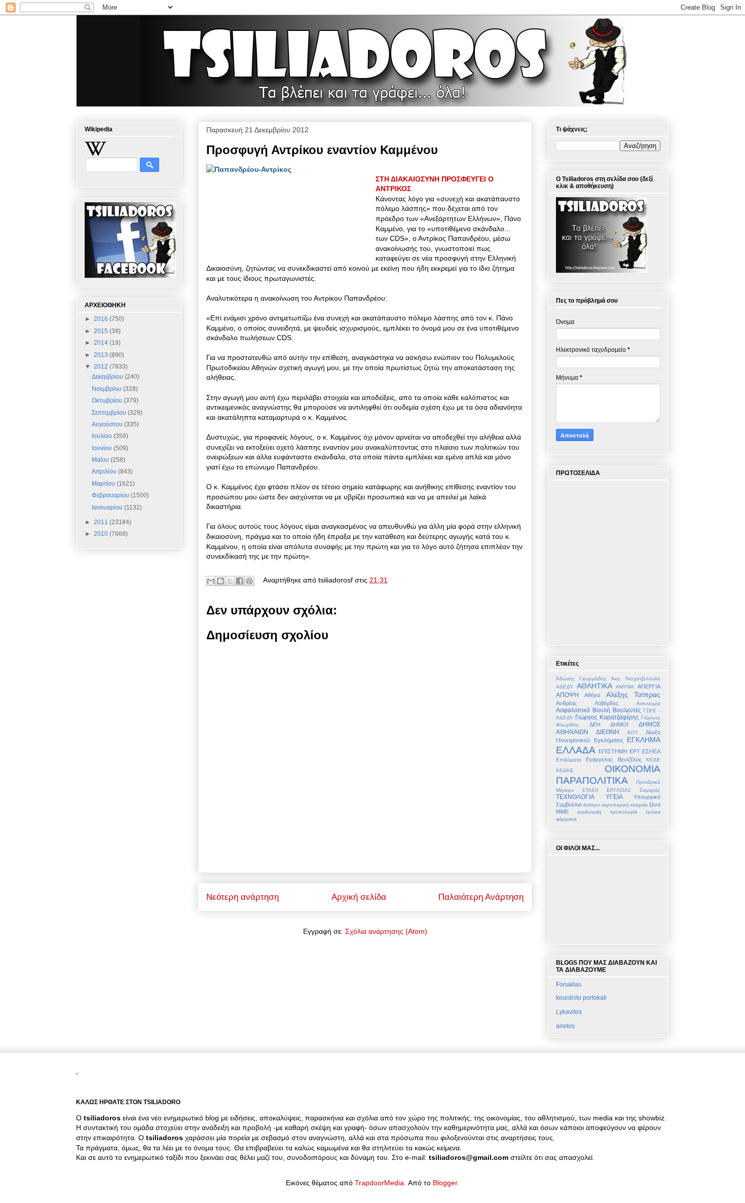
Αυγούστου (108, 424)
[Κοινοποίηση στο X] (230, 581)
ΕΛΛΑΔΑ (575, 750)
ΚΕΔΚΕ (565, 770)
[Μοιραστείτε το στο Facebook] (240, 581)
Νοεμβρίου (107, 388)
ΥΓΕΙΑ (614, 796)
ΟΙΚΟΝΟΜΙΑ (632, 768)
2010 (101, 533)
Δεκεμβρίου (108, 376)
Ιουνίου (103, 448)
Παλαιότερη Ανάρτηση (481, 897)
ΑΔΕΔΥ (564, 686)
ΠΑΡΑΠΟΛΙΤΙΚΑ (592, 780)
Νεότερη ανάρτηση (242, 897)
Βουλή (601, 710)
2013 (101, 354)
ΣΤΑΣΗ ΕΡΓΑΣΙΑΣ (606, 790)
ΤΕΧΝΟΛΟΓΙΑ (575, 796)
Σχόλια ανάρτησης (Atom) (386, 931)
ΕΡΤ (634, 751)
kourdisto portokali (581, 997)
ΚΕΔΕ (653, 759)
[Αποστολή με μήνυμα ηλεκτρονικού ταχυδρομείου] (211, 581)
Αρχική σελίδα (358, 897)
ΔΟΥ (632, 732)
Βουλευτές (627, 710)
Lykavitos (569, 1011)
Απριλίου (105, 471)
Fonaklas (568, 984)
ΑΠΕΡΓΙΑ (649, 686)
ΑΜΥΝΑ (625, 686)
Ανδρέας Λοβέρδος (587, 703)
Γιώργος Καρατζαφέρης (607, 717)
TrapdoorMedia (379, 1183)
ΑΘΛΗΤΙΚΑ (594, 686)
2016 (101, 318)
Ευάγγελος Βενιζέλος (613, 759)
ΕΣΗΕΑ (651, 751)
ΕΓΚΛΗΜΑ (643, 740)
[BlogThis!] (220, 581)
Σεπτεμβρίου (110, 412)
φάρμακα (566, 819)
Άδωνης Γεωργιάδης (581, 678)
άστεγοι (591, 805)
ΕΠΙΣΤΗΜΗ (613, 751)
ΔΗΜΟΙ (619, 724)
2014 (101, 342)
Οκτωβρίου (108, 400)
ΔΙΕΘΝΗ (607, 732)
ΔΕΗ (595, 724)
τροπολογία (623, 812)
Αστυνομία (648, 703)
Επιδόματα (568, 759)
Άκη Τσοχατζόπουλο (635, 678)
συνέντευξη (589, 812)
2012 (101, 366)
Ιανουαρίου (108, 507)
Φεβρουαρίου (111, 495)
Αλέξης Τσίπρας (633, 694)
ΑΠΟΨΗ (567, 695)
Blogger (445, 1183)
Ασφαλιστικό (573, 710)
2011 (101, 522)
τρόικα (653, 812)
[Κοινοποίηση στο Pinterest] (249, 581)
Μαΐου (101, 459)
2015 (101, 331)
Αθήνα (592, 695)
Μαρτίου (104, 483)
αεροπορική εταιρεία (625, 805)
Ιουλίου (103, 436)
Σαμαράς (650, 790)
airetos (565, 1026)
